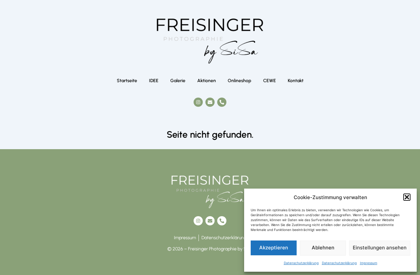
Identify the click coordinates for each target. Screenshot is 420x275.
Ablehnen (323, 247)
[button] (407, 197)
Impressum (368, 263)
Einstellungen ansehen (380, 247)
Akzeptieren (273, 247)
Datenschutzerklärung (301, 263)
